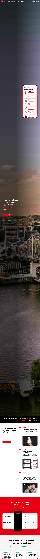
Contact (12, 1)
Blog (14, 1)
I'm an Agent (36, 1)
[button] (22, 1)
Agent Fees (17, 1)
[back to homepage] (3, 1)
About (9, 1)
